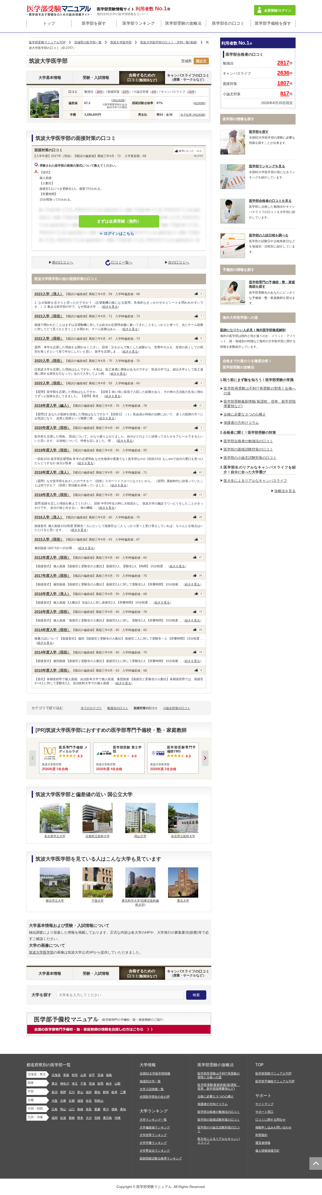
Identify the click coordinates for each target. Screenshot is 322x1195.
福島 (109, 1075)
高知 (123, 1109)
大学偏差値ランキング (155, 1127)
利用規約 (261, 1135)
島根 (80, 1109)
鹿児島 (107, 1118)
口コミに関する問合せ (270, 1119)
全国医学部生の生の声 (155, 1096)
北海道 (56, 1075)
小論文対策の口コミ (176, 708)
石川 (72, 1092)
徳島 (114, 1109)
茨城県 (186, 61)
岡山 (63, 1109)
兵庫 (63, 1101)
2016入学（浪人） (49, 517)
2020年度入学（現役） (52, 428)
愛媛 (97, 1109)
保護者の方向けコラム (241, 423)
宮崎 (97, 1118)
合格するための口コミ (142, 77)
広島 (55, 1109)
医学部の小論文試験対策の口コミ (250, 458)
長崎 (72, 1118)
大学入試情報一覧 (152, 1089)
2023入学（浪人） (49, 294)
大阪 (55, 1101)
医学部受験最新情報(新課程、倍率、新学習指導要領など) (218, 1086)
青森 (66, 1075)
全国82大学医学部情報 (155, 1073)
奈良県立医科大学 (183, 836)
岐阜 (114, 1092)
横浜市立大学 (55, 900)
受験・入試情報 (96, 77)
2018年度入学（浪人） (52, 472)
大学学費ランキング (153, 1143)
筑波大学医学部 (41, 952)
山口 (72, 1109)
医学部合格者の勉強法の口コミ (248, 441)
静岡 (106, 1092)
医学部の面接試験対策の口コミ (248, 449)
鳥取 (89, 1109)
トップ (49, 23)
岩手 (92, 1075)
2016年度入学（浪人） (52, 594)
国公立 (201, 61)
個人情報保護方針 (267, 1150)
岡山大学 (140, 836)
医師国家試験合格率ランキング (161, 1158)
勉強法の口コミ (117, 708)
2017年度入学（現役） (52, 576)
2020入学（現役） (49, 361)
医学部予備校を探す (273, 23)
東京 (55, 1083)
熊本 (80, 1118)
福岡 (55, 1118)
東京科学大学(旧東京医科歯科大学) (140, 902)
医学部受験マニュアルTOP (273, 1073)
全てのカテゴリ (91, 708)
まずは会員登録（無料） (119, 221)
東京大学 (183, 900)
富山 (80, 1092)
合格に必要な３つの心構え (245, 414)
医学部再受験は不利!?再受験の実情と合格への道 (218, 1075)
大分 (89, 1118)
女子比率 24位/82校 (193, 114)
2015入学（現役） (49, 539)
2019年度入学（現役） (52, 450)
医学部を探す (94, 23)
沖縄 (117, 1118)
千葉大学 (98, 900)
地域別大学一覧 (150, 1081)
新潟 (55, 1092)
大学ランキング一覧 (153, 1119)
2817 (283, 62)
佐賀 (63, 1118)
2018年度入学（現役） (52, 495)
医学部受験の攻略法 (183, 23)
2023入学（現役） (49, 316)
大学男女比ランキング (155, 1150)
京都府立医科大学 (98, 836)
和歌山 (98, 1101)
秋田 (75, 1075)
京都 (72, 1101)
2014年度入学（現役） (52, 630)
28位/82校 (118, 100)
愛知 (97, 1092)
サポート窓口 (264, 1112)
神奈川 (64, 1083)
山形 (83, 1075)
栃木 (109, 1083)
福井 (89, 1092)
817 (284, 93)
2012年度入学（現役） (52, 557)
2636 (283, 73)
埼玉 (75, 1083)
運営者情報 (262, 1143)
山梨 (117, 1083)
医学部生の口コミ (228, 23)
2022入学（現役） (49, 338)
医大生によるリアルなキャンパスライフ (255, 481)
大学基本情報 (49, 77)
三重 (123, 1092)
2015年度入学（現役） (52, 670)
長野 (63, 1092)
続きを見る (110, 306)
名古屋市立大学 (54, 836)
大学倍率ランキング (153, 1135)
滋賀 (80, 1101)
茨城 (92, 1083)
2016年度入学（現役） (52, 612)
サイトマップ (264, 1104)
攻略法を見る (285, 491)
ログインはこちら (119, 233)
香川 (106, 1109)
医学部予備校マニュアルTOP (275, 1081)
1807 (283, 83)
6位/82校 (199, 103)
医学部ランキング (139, 23)
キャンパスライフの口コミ (188, 77)
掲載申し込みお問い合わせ (273, 1127)
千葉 (83, 1083)
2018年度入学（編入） (52, 405)
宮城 (100, 1075)
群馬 (100, 1083)
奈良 (89, 1101)
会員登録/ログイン (277, 10)
